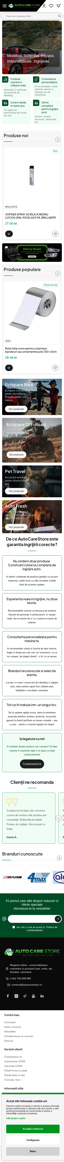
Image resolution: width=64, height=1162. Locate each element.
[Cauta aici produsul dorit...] (59, 16)
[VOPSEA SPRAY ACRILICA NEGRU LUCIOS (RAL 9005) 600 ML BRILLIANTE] (32, 175)
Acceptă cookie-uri (33, 1129)
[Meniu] (4, 6)
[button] (9, 234)
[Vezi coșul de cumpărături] (58, 6)
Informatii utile (13, 1088)
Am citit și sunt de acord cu (36, 929)
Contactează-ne (32, 763)
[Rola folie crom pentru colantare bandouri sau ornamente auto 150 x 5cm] (32, 309)
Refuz (33, 1151)
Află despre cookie (15, 1118)
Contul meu (11, 1015)
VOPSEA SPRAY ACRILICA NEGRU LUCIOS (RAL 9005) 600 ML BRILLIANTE (30, 216)
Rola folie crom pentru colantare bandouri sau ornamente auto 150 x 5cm (31, 350)
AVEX (8, 341)
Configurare (32, 1140)
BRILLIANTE (11, 207)
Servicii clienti (13, 1049)
